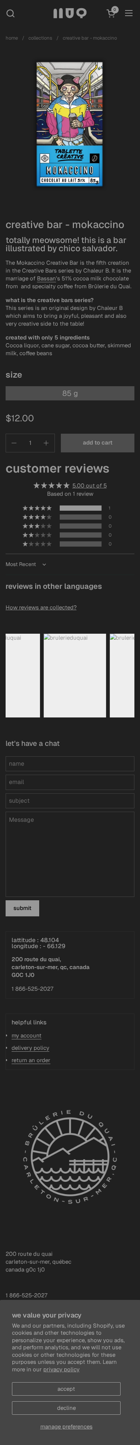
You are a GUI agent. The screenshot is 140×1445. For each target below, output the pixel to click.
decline (66, 1407)
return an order (31, 1060)
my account (26, 1035)
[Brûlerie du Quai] (70, 13)
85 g (70, 393)
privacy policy (61, 1369)
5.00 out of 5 (89, 485)
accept (66, 1388)
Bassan (46, 278)
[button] (10, 13)
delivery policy (30, 1047)
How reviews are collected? (41, 607)
